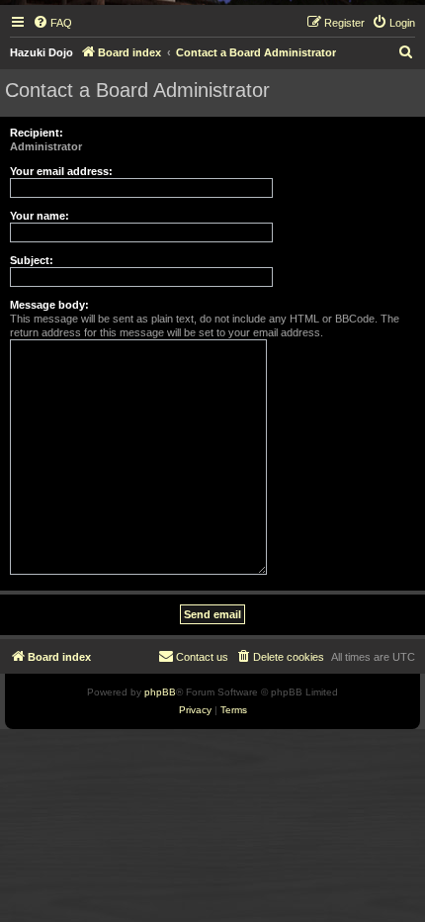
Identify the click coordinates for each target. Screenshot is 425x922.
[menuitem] (52, 23)
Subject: (31, 260)
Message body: (49, 305)
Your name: (39, 216)
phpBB (160, 692)
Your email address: (61, 171)
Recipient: (36, 132)
